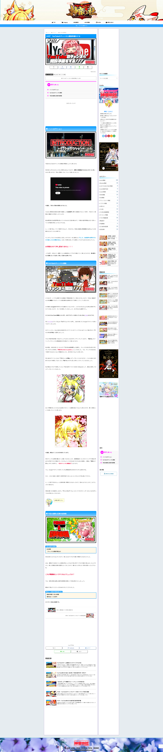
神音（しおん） (108, 111)
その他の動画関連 (50, 74)
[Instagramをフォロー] (106, 136)
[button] (88, 67)
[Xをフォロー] (103, 136)
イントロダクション (54, 89)
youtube (56, 74)
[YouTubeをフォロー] (108, 136)
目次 (52, 84)
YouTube (50, 321)
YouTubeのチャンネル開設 (56, 92)
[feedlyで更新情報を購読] (114, 136)
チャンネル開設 (62, 74)
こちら (86, 315)
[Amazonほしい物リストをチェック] (111, 136)
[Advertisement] (70, 113)
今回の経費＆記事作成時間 (56, 96)
